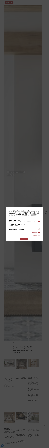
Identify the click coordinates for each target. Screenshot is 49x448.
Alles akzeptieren (24, 238)
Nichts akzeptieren (13, 238)
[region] (24, 228)
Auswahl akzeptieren (35, 238)
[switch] (39, 221)
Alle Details (34, 224)
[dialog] (24, 224)
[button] (39, 221)
